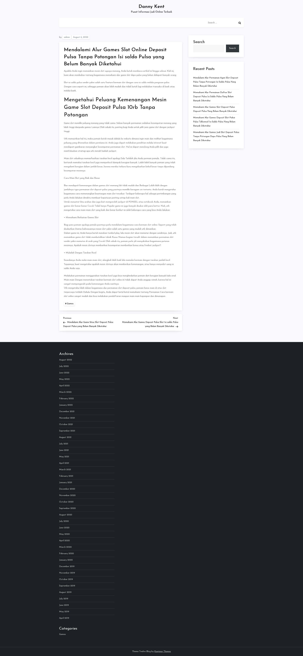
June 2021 (64, 450)
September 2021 (67, 431)
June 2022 (64, 373)
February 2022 (66, 398)
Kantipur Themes (162, 651)
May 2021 (64, 457)
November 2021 (67, 418)
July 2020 (64, 521)
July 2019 (63, 599)
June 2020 (64, 528)
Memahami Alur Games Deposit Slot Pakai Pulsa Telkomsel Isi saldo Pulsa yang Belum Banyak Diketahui (214, 122)
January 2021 (65, 482)
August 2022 (65, 360)
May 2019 (64, 611)
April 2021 (64, 463)
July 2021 (63, 444)
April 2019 (64, 618)
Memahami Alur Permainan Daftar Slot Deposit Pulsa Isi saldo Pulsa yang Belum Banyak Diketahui (213, 96)
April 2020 (64, 540)
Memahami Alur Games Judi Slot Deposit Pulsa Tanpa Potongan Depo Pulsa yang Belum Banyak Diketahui (216, 136)
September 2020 (67, 508)
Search (199, 42)
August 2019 (65, 592)
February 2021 (66, 476)
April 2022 (64, 386)
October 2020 (66, 502)
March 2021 (65, 469)
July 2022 (64, 366)
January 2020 (66, 560)
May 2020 (64, 534)
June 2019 (64, 605)
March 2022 (65, 392)
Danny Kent (151, 6)
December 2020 (67, 489)
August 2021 (65, 437)
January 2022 (66, 405)
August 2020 (65, 515)
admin (67, 37)
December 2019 (66, 566)
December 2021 (66, 411)
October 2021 (66, 424)
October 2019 (66, 579)
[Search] (240, 23)
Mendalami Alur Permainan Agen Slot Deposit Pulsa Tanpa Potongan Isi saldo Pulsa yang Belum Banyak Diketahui (215, 82)
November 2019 (67, 573)
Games (70, 303)
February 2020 (66, 553)
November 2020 (67, 495)
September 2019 (67, 586)
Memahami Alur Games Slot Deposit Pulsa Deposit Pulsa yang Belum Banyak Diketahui (215, 109)
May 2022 (64, 379)
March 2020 (65, 547)
